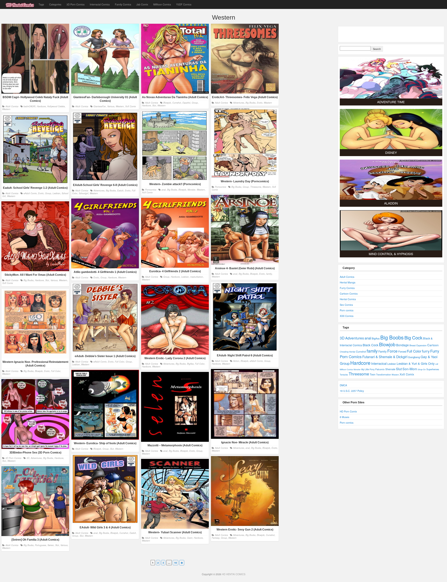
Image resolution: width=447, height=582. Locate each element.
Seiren (50, 545)
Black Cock (370, 345)
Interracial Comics (100, 4)
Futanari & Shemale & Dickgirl (384, 356)
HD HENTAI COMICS (233, 574)
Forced (402, 351)
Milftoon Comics (162, 4)
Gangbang (414, 357)
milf (436, 364)
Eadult (120, 190)
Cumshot (176, 102)
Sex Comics (346, 304)
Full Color (119, 361)
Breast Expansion (418, 345)
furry (426, 351)
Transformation (383, 374)
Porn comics (346, 310)
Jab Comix (142, 4)
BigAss (190, 363)
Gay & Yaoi (429, 356)
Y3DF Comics (183, 4)
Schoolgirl (83, 193)
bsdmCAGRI (29, 106)
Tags (41, 4)
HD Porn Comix (348, 411)
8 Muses (344, 417)
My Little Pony (368, 369)
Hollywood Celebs (56, 106)
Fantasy (215, 537)
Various (110, 106)
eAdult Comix (30, 193)
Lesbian (56, 193)
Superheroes (432, 369)
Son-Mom (409, 368)
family (269, 273)
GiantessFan (99, 106)
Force (392, 351)
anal (164, 189)
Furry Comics (347, 288)
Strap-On (422, 369)
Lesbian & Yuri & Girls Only (416, 363)
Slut (154, 105)
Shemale (390, 369)
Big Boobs (250, 102)
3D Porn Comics (76, 4)
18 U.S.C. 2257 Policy (352, 391)
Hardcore (41, 106)
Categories (55, 4)
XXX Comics (346, 316)
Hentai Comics (348, 299)
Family (382, 351)
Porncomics (220, 186)
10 (175, 562)
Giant (189, 537)
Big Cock (413, 337)
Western (6, 109)
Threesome (255, 186)
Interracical (379, 363)
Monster (191, 189)
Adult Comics (11, 106)
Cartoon (433, 345)
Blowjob (167, 102)
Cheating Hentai (347, 351)
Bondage (402, 345)
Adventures (238, 102)
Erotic (259, 102)
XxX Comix (130, 106)
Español (186, 102)
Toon (372, 374)
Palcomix (380, 369)
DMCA (343, 385)
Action (236, 361)
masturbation (196, 276)
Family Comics (123, 4)
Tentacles (344, 374)
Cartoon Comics (349, 293)
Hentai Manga (347, 282)
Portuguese (40, 545)
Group (195, 102)
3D (28, 458)
